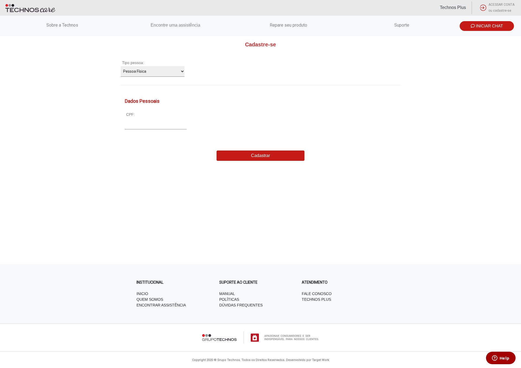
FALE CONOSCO (317, 294)
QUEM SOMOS (149, 299)
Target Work (320, 360)
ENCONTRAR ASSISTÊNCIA (161, 305)
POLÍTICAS (229, 299)
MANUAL (227, 294)
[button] (496, 8)
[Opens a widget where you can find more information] (501, 358)
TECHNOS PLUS (316, 299)
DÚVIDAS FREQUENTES (241, 305)
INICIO (142, 294)
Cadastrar (260, 155)
